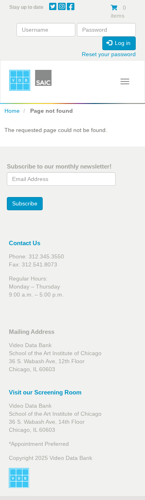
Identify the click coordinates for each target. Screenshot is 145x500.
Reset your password (109, 54)
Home (12, 111)
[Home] (19, 80)
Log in (121, 43)
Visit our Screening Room (45, 392)
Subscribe (24, 203)
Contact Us (24, 243)
